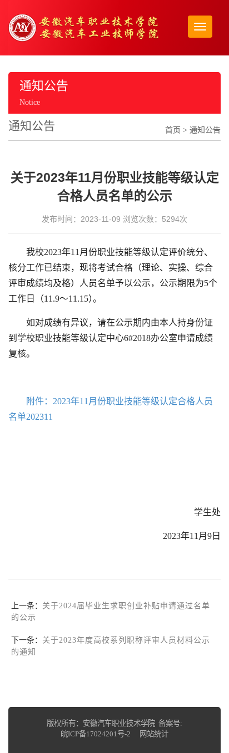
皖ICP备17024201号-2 (96, 734)
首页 (173, 130)
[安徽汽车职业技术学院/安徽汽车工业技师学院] (83, 27)
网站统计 (154, 734)
